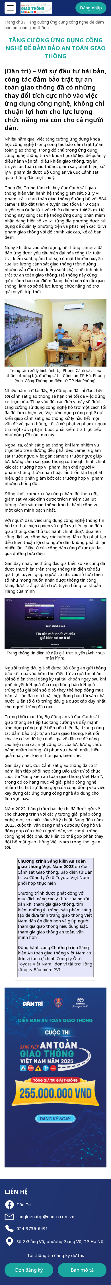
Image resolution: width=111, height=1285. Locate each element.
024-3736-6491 (32, 1228)
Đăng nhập (91, 7)
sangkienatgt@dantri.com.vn (45, 1216)
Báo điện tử (71, 872)
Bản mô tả (82, 1270)
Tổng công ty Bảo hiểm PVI (55, 966)
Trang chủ (14, 22)
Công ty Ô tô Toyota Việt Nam (50, 961)
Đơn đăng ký (29, 1270)
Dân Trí (24, 1204)
